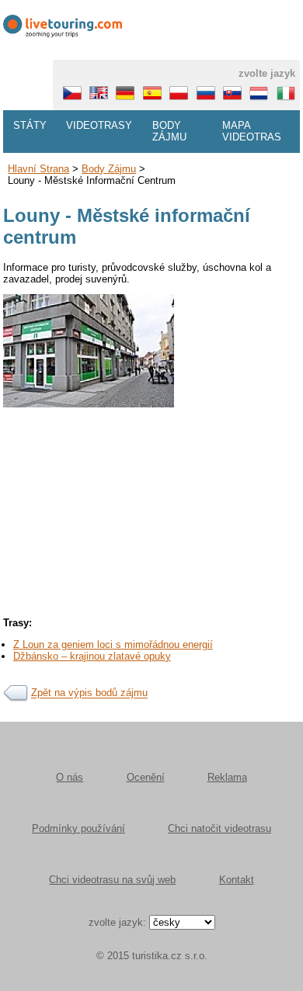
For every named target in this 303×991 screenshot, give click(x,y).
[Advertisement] (151, 558)
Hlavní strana (38, 169)
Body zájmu (169, 131)
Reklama (227, 777)
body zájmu (109, 169)
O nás (69, 777)
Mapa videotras (251, 131)
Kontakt (236, 879)
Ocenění (146, 777)
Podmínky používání (78, 828)
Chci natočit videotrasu (219, 828)
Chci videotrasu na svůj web (112, 879)
